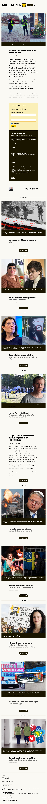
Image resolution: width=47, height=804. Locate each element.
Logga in (30, 5)
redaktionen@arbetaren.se (7, 781)
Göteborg (16, 454)
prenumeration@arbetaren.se (10, 795)
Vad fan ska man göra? (15, 443)
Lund (10, 454)
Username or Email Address (17, 112)
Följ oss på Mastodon (7, 784)
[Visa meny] (34, 5)
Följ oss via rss (6, 785)
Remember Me (15, 123)
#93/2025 (11, 56)
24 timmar (32, 459)
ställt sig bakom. (14, 468)
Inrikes (16, 56)
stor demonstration (14, 461)
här (31, 452)
